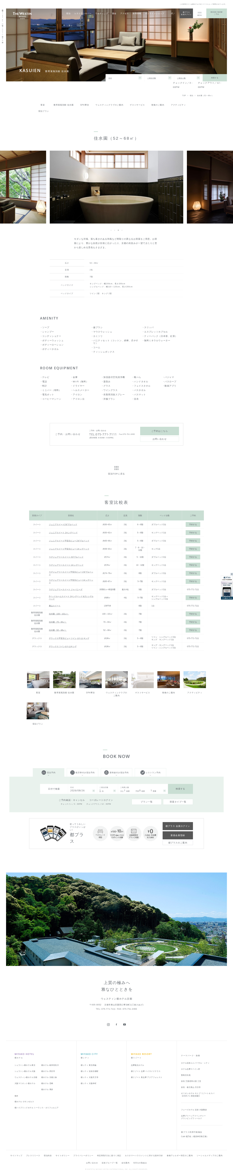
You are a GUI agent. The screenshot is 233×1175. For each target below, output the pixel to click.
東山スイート (55, 606)
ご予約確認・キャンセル (72, 800)
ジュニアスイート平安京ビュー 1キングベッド (69, 549)
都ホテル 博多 (47, 1089)
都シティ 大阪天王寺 (89, 1077)
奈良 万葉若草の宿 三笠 (191, 1081)
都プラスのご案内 (177, 843)
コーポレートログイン (101, 800)
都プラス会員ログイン (186, 13)
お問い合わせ (92, 1163)
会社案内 (125, 1163)
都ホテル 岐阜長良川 (50, 1065)
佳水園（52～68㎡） (58, 630)
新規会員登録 (178, 835)
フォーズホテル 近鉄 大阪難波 (194, 1110)
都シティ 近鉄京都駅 (89, 1071)
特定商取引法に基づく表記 (109, 1155)
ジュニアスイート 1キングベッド (63, 532)
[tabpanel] (116, 187)
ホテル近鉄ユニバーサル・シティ (195, 1063)
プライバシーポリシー (83, 1155)
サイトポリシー (63, 1155)
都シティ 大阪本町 (88, 1083)
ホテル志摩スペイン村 (190, 1069)
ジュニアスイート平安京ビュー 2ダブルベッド (69, 541)
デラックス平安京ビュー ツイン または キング (69, 638)
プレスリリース (33, 1155)
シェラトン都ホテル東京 (25, 1065)
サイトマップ (16, 1155)
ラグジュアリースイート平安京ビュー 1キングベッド (71, 581)
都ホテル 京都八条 (49, 1077)
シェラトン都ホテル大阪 (25, 1071)
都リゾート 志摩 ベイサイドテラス (145, 1071)
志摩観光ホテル (137, 1065)
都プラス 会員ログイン (178, 826)
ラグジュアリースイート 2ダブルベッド (66, 557)
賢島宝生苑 (186, 1075)
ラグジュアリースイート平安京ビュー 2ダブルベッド (71, 573)
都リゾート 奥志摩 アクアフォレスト (146, 1077)
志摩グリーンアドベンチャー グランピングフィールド (193, 1117)
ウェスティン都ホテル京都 (26, 1077)
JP (172, 13)
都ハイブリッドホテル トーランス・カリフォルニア (37, 1108)
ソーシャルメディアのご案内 (210, 1155)
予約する (193, 524)
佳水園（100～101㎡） (59, 614)
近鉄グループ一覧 (110, 1163)
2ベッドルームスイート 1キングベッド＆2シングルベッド (71, 597)
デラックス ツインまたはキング (63, 646)
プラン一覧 (147, 802)
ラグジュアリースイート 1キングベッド (66, 565)
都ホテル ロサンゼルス (24, 1102)
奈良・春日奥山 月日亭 (191, 1087)
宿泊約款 (48, 1155)
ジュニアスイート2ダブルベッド (63, 524)
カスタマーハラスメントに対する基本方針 (144, 1155)
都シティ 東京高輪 (88, 1065)
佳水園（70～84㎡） (58, 622)
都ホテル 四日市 (48, 1071)
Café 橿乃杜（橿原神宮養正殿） (194, 1136)
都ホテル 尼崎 (47, 1083)
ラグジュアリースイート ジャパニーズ (65, 589)
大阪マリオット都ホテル (25, 1083)
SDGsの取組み (140, 1163)
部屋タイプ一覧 (178, 802)
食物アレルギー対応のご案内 (180, 1155)
